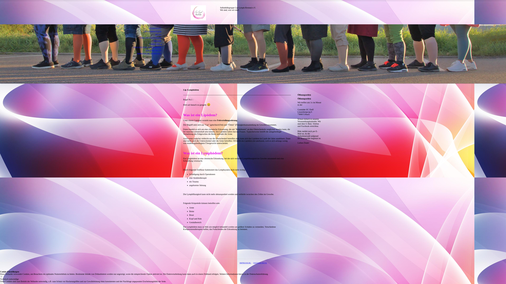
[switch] (1, 277)
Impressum (245, 263)
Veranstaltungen (150, 38)
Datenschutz (153, 50)
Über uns (154, 44)
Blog (158, 35)
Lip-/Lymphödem (152, 32)
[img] (198, 12)
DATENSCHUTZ (260, 263)
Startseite (155, 28)
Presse (157, 41)
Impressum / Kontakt (149, 54)
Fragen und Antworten (147, 47)
